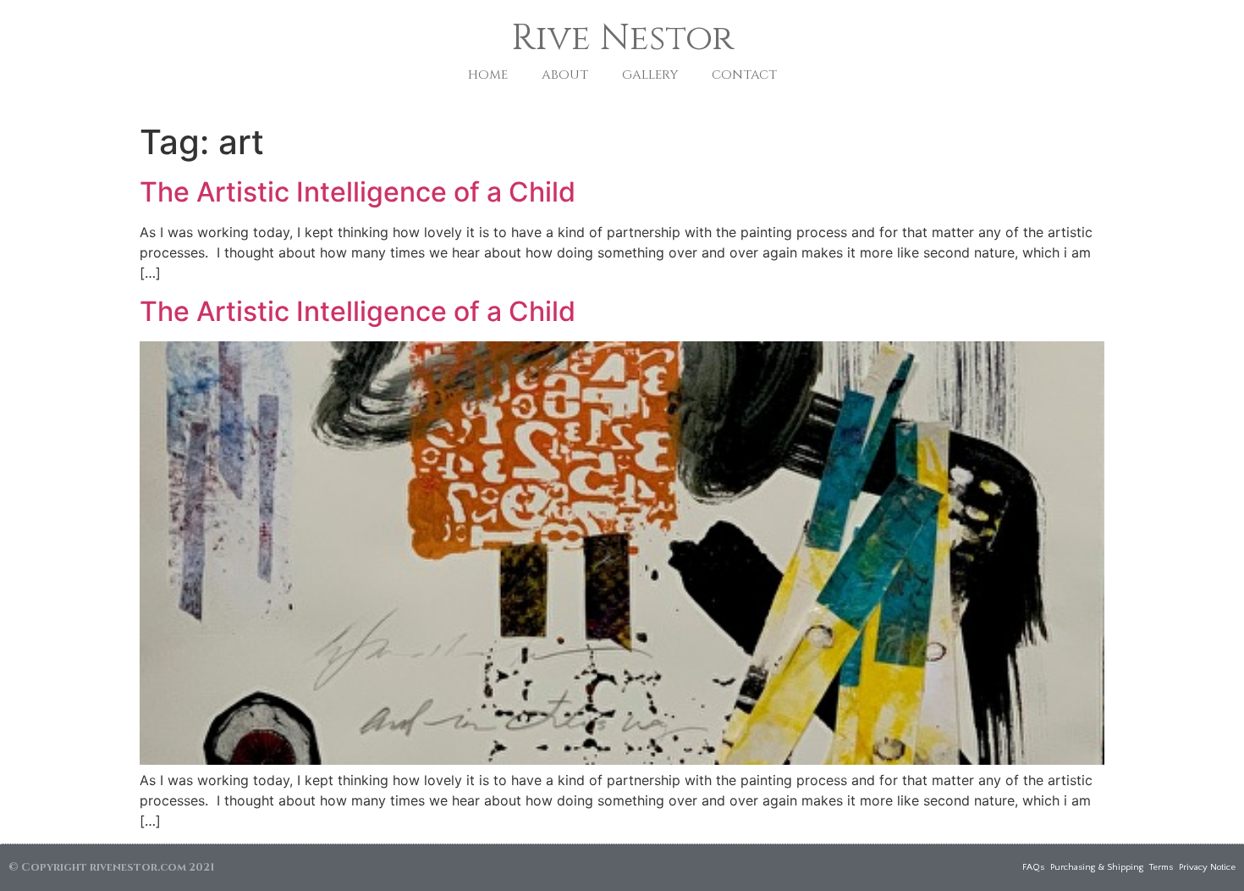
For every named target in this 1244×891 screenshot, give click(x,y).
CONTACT (744, 75)
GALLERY (650, 75)
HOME (488, 75)
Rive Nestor (622, 38)
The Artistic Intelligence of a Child (357, 191)
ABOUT (565, 75)
